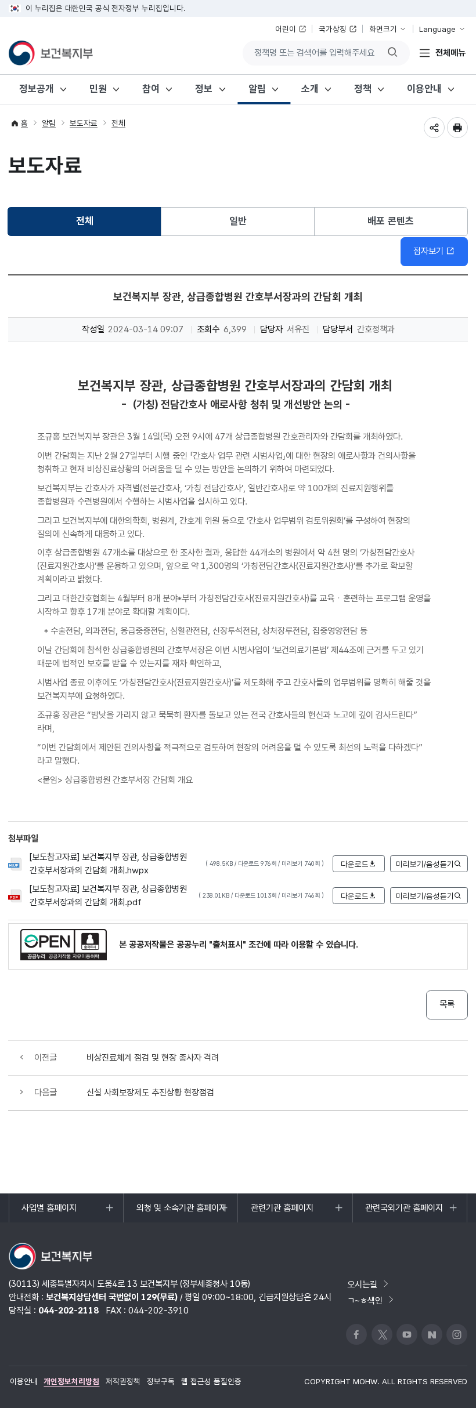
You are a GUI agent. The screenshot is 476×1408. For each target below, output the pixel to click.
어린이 (285, 29)
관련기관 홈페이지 (281, 1212)
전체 (118, 123)
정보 (203, 89)
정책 (363, 89)
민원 (98, 89)
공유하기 (434, 127)
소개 (310, 89)
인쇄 (457, 127)
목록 (447, 1004)
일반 (238, 221)
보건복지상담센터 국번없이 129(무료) (112, 1296)
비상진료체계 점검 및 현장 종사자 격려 (152, 1057)
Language (437, 29)
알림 (257, 89)
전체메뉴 (450, 52)
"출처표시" (227, 944)
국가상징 (333, 29)
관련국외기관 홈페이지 (404, 1212)
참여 (151, 89)
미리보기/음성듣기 (425, 864)
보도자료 (84, 123)
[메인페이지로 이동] (51, 53)
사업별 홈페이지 (49, 1212)
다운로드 (355, 864)
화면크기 (383, 29)
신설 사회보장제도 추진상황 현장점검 (150, 1092)
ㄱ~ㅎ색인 (365, 1299)
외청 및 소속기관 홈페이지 (181, 1212)
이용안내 (424, 89)
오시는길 (362, 1284)
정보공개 (36, 89)
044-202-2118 (68, 1310)
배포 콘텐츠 (390, 221)
